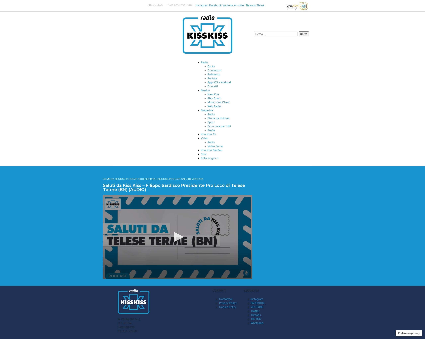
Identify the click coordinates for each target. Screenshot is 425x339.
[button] (177, 237)
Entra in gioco (209, 158)
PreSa (211, 130)
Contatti (213, 86)
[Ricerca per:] (276, 34)
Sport (211, 122)
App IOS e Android (219, 82)
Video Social (215, 146)
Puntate (212, 78)
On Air (211, 66)
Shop (204, 154)
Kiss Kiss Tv (208, 134)
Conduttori (214, 70)
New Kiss (213, 94)
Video (204, 138)
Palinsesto (214, 74)
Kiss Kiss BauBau (211, 150)
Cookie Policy (228, 307)
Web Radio (214, 106)
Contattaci (225, 299)
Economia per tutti (219, 126)
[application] (177, 237)
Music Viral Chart (218, 102)
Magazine (207, 110)
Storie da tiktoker (219, 118)
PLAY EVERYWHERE (180, 4)
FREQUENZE (156, 4)
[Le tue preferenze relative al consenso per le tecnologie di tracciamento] (409, 333)
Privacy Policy (228, 303)
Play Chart (214, 98)
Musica (205, 90)
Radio (204, 62)
